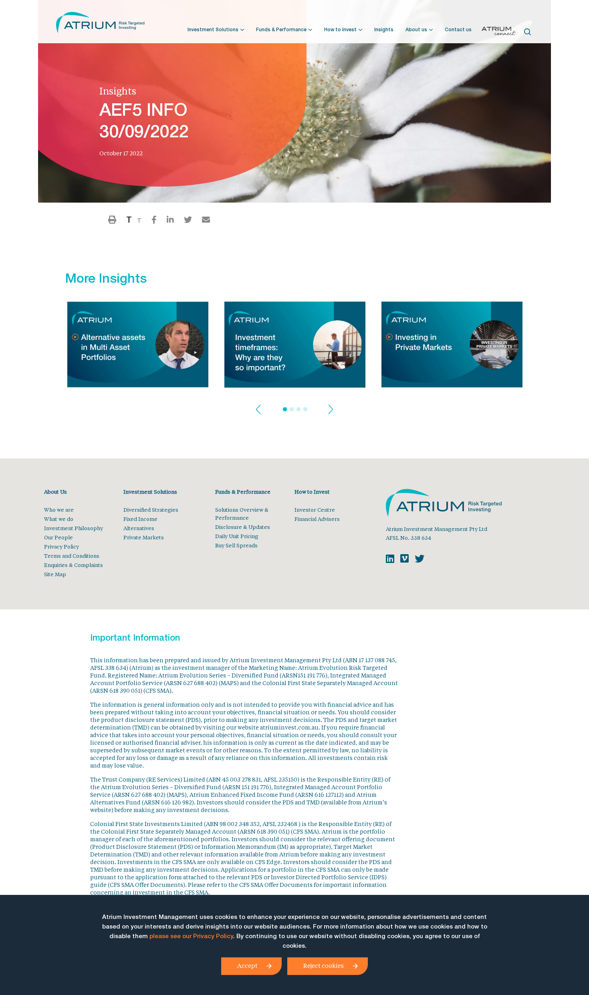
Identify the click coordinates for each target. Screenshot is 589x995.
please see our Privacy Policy (191, 937)
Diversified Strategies (150, 509)
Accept (247, 965)
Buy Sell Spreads (236, 545)
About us (416, 30)
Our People (58, 537)
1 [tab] (285, 410)
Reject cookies (323, 965)
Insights (383, 30)
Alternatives (138, 528)
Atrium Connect (499, 32)
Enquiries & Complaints (73, 564)
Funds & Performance (281, 30)
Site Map (55, 574)
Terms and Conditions (71, 555)
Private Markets (143, 537)
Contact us (458, 30)
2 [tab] (292, 410)
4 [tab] (305, 410)
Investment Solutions (213, 30)
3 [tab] (298, 410)
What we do (58, 518)
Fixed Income (140, 518)
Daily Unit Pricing (236, 536)
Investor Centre (314, 509)
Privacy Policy (61, 546)
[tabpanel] (137, 347)
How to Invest (340, 30)
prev (258, 409)
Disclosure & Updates (242, 526)
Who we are (59, 509)
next (330, 409)
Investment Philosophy (73, 528)
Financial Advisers (317, 518)
